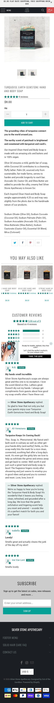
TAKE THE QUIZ (35, 356)
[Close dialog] (51, 343)
